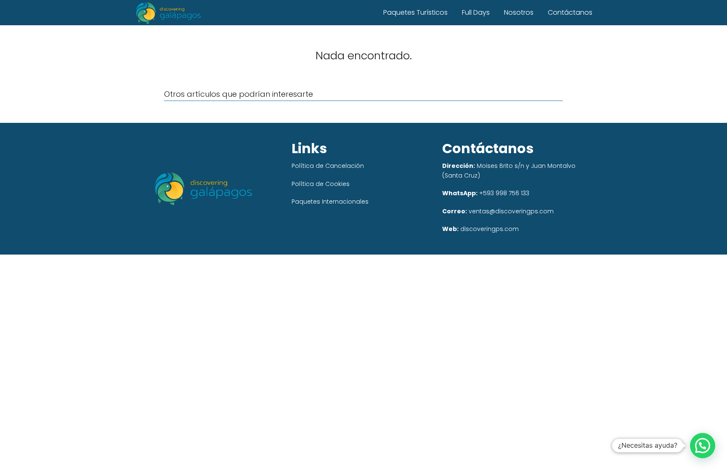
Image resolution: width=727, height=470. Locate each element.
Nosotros (518, 12)
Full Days (476, 12)
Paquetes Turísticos (415, 12)
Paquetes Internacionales (330, 201)
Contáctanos (570, 12)
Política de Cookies (321, 184)
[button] (702, 445)
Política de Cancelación (328, 166)
